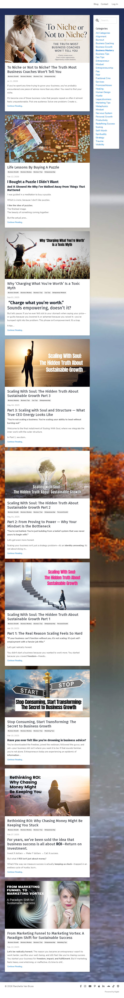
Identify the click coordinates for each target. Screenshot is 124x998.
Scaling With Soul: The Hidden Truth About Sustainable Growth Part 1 (42, 616)
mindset (100, 109)
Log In (115, 4)
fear (98, 74)
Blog (96, 4)
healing (100, 88)
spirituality (101, 134)
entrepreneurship (50, 76)
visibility (100, 144)
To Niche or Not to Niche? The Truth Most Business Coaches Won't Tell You (42, 69)
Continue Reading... (15, 106)
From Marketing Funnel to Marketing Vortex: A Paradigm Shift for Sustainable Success (45, 935)
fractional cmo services (103, 80)
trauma (99, 141)
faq (97, 71)
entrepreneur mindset (59, 293)
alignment (101, 36)
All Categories (103, 32)
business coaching (105, 43)
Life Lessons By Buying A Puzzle (33, 167)
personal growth (62, 512)
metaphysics (102, 106)
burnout (100, 39)
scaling (99, 127)
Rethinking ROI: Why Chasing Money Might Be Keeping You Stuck (45, 823)
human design (103, 92)
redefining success (105, 123)
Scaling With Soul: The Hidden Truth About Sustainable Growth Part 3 (42, 393)
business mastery (26, 76)
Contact (104, 4)
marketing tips (49, 731)
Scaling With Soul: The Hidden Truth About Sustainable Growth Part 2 (42, 505)
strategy (100, 137)
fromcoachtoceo (104, 85)
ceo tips (47, 293)
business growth (13, 76)
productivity (102, 120)
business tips (38, 76)
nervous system (104, 113)
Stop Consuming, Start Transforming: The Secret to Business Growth (41, 724)
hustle (99, 95)
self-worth (101, 130)
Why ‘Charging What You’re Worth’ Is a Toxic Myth (43, 285)
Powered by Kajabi (112, 992)
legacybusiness (103, 99)
